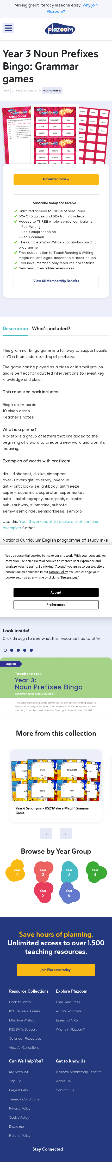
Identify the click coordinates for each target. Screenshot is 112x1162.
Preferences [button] (69, 577)
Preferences (55, 605)
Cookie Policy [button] (58, 572)
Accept (56, 592)
